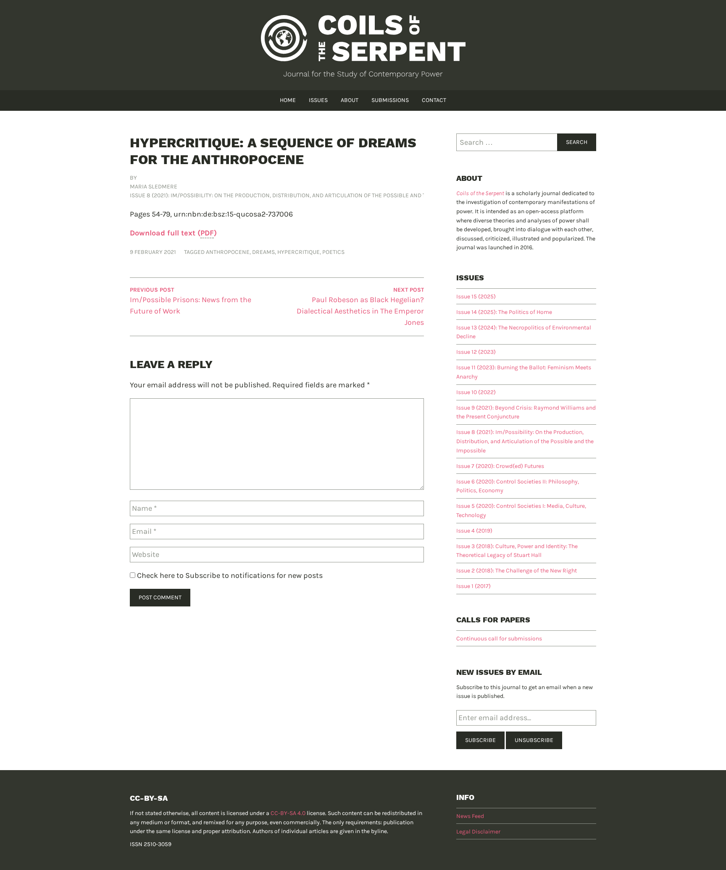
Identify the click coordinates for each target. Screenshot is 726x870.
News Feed (470, 816)
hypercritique (298, 252)
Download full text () (173, 233)
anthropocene (228, 252)
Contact (434, 100)
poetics (333, 252)
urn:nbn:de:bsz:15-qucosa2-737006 (233, 214)
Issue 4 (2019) (474, 530)
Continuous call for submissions (499, 638)
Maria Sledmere (153, 186)
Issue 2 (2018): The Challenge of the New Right (516, 570)
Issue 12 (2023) (476, 351)
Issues (318, 100)
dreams (263, 252)
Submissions (390, 100)
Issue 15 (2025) (476, 296)
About (349, 100)
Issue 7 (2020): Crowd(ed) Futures (500, 466)
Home (288, 100)
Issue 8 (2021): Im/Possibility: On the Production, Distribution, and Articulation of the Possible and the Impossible (298, 195)
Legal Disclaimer (478, 831)
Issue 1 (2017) (473, 586)
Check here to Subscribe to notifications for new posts (229, 575)
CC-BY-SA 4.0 (288, 813)
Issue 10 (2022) (476, 392)
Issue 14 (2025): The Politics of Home (504, 312)
